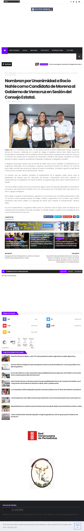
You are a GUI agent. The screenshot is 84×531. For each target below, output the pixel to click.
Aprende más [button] (12, 527)
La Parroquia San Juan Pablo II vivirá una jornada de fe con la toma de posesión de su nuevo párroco (46, 398)
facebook (78, 271)
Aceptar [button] (78, 526)
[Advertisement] (42, 31)
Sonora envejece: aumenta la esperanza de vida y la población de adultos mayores (16, 244)
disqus (70, 271)
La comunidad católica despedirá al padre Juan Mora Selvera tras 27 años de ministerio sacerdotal (46, 390)
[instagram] (79, 2)
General (17, 56)
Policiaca (45, 50)
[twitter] (74, 2)
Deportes (7, 56)
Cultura (70, 50)
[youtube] (76, 2)
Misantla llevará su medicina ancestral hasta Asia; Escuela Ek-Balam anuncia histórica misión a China (46, 406)
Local (24, 50)
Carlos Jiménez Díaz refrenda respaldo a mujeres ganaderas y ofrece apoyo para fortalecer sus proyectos (44, 416)
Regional (34, 50)
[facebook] (71, 2)
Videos (26, 56)
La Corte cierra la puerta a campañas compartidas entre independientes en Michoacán (66, 244)
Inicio (6, 73)
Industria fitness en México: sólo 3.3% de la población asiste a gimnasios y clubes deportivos (43, 356)
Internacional (57, 50)
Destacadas (14, 50)
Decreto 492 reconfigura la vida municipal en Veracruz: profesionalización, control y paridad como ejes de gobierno (45, 366)
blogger (63, 271)
